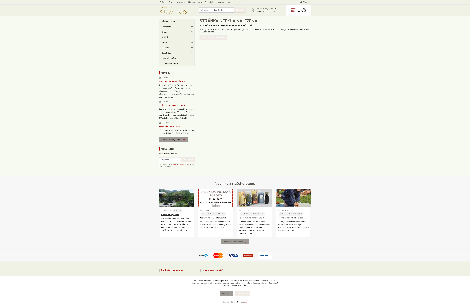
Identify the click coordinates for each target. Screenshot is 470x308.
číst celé (171, 97)
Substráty (166, 53)
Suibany (165, 48)
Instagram (230, 2)
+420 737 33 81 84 (266, 11)
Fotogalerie (209, 2)
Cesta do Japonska (170, 215)
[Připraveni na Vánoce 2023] (254, 198)
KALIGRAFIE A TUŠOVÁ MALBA (213, 214)
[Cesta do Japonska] (176, 198)
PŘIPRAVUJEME (168, 21)
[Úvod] (178, 10)
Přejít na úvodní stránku (213, 37)
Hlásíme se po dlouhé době (172, 81)
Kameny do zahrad (170, 63)
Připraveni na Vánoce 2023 (251, 218)
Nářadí (165, 37)
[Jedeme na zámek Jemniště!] (215, 198)
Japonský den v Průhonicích (290, 218)
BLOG (162, 2)
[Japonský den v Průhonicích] (293, 198)
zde (245, 302)
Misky (164, 42)
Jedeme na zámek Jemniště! (213, 218)
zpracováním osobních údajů (179, 164)
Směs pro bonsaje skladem (172, 105)
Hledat (239, 10)
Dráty (164, 32)
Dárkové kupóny (169, 58)
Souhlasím (243, 293)
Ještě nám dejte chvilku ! (170, 126)
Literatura (166, 26)
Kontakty (221, 2)
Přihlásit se (187, 159)
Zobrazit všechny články (233, 242)
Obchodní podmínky (195, 2)
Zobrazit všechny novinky (171, 140)
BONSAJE (177, 211)
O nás (171, 2)
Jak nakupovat (181, 2)
